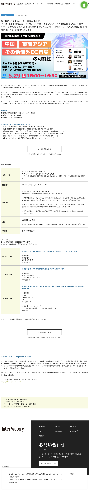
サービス (73, 427)
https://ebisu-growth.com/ (11, 382)
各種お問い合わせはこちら (48, 463)
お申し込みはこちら (44, 149)
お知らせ (42, 436)
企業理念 (57, 427)
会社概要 (42, 427)
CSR (40, 431)
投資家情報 (58, 431)
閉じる (72, 474)
